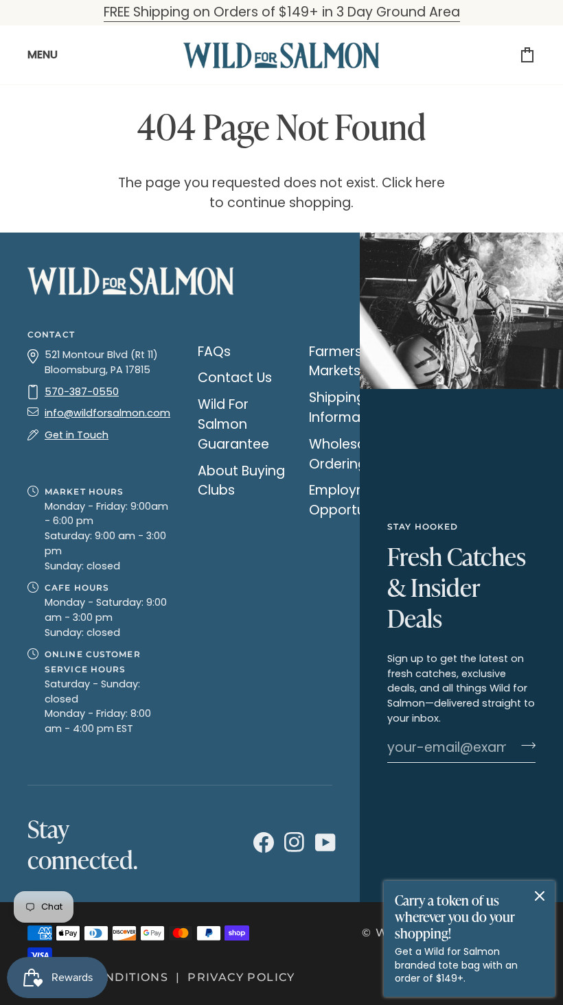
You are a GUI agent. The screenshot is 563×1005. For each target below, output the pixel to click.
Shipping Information (347, 407)
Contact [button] (51, 334)
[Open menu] (48, 54)
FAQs (214, 351)
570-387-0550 (82, 392)
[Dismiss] (540, 896)
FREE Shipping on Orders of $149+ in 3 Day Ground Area (282, 12)
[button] (98, 460)
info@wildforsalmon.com (107, 413)
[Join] (524, 746)
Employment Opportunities (354, 500)
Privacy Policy (241, 977)
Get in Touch (76, 435)
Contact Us (235, 377)
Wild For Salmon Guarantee (233, 424)
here (430, 183)
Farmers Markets (335, 361)
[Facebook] (262, 843)
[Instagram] (292, 843)
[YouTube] (323, 843)
